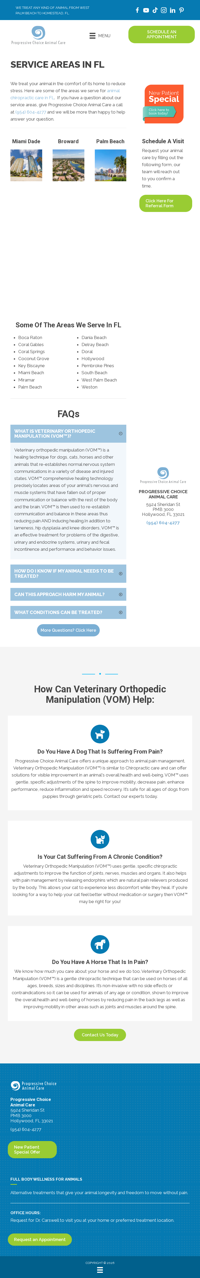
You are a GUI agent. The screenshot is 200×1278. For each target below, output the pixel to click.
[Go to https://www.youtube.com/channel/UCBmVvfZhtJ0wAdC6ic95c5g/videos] (146, 11)
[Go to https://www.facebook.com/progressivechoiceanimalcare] (137, 11)
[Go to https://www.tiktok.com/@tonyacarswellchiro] (155, 10)
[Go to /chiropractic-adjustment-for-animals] (100, 763)
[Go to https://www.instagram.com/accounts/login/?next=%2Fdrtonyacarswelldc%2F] (164, 11)
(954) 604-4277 (30, 112)
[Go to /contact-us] (36, 349)
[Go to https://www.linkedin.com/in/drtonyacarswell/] (173, 11)
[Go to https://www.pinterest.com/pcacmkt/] (181, 11)
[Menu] (100, 1269)
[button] (68, 434)
